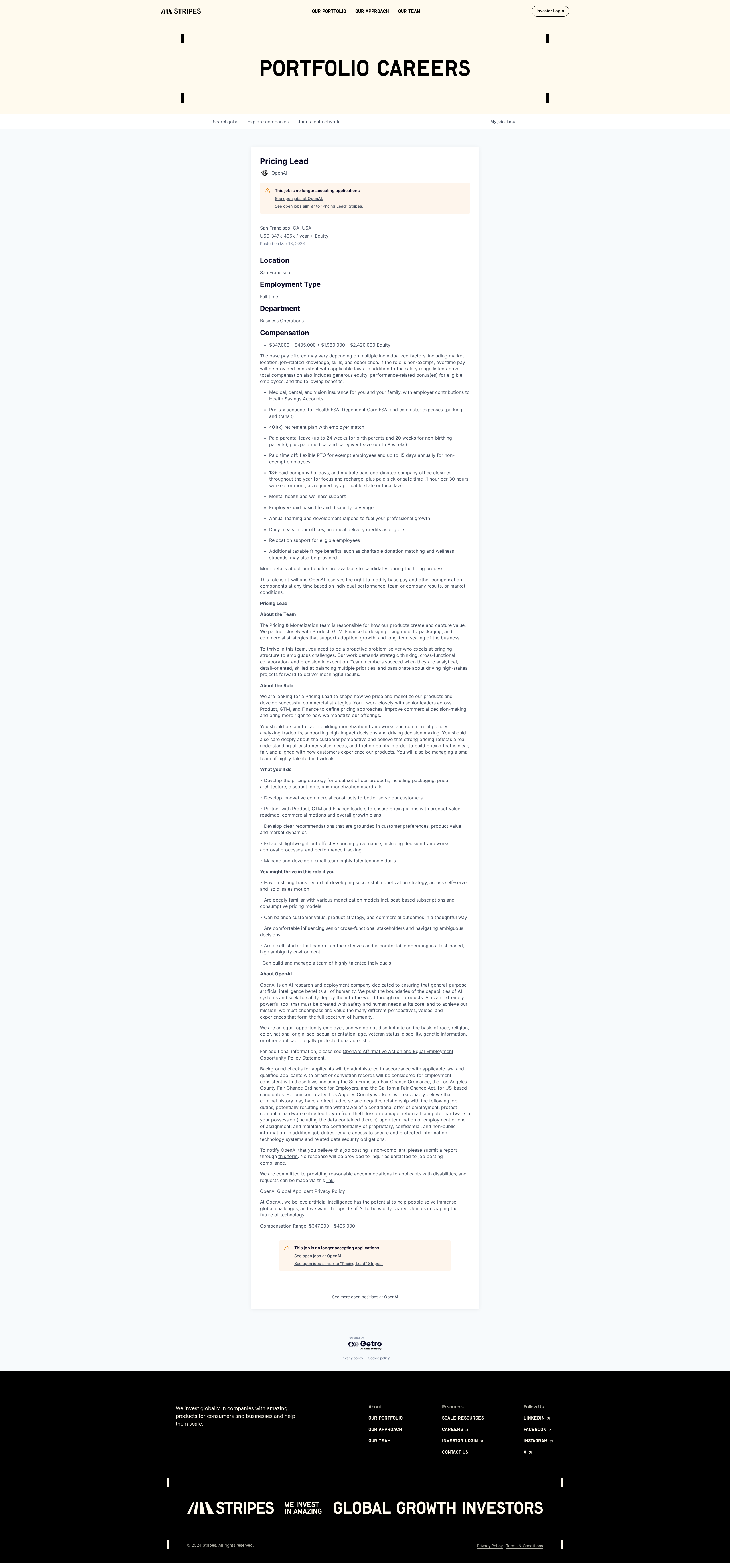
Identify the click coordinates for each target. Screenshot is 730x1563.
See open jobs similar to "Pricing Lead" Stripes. (319, 206)
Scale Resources (463, 1418)
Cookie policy (379, 1358)
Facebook (536, 1429)
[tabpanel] (365, 914)
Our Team (409, 11)
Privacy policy (351, 1358)
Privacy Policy (490, 1546)
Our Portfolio (329, 11)
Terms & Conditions (524, 1546)
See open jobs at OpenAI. (299, 198)
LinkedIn (535, 1418)
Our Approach (372, 11)
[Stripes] (181, 11)
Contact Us (455, 1452)
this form (288, 1156)
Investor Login (552, 11)
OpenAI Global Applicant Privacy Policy (302, 1191)
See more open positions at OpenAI (365, 1296)
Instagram (536, 1440)
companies (268, 121)
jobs (225, 121)
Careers (453, 1429)
